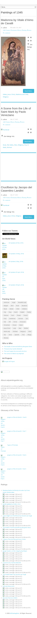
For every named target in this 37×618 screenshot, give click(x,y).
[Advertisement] (17, 167)
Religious (6, 97)
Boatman (24, 306)
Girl (27, 318)
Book (5, 309)
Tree (23, 335)
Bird (12, 306)
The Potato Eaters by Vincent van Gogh (14, 574)
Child (17, 309)
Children (24, 309)
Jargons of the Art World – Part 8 (16, 417)
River (30, 331)
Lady (14, 328)
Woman (9, 147)
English (22, 312)
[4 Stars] (31, 40)
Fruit (5, 318)
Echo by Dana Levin (8, 586)
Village (29, 335)
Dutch (15, 312)
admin (5, 27)
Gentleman (12, 318)
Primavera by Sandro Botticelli (13, 349)
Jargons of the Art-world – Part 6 (16, 455)
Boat (4, 145)
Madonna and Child (22, 94)
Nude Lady (7, 331)
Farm (12, 315)
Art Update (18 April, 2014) (16, 285)
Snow (10, 335)
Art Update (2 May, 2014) (16, 261)
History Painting (22, 30)
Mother (26, 328)
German (20, 318)
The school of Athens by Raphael (14, 353)
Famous (6, 315)
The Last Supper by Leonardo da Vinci (15, 351)
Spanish (17, 335)
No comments (6, 33)
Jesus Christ (11, 94)
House (14, 325)
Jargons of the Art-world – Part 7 (16, 431)
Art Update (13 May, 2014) (16, 254)
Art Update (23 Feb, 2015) (16, 243)
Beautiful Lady (22, 302)
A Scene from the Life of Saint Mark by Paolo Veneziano (16, 112)
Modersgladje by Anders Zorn (12, 504)
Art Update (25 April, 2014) (16, 272)
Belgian (6, 306)
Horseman (7, 325)
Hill (8, 145)
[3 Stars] (28, 40)
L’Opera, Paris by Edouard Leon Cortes (14, 539)
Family (29, 312)
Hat (5, 322)
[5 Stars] (28, 44)
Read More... (29, 91)
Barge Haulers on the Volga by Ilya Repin (15, 551)
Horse (15, 322)
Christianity (13, 30)
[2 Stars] (31, 37)
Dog (10, 312)
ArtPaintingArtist (8, 2)
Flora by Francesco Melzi (10, 598)
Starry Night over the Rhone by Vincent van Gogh (17, 516)
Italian (5, 94)
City (5, 312)
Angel (13, 302)
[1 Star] (28, 37)
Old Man (15, 331)
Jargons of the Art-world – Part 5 (16, 469)
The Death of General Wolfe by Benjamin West (18, 346)
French (26, 315)
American (6, 302)
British (11, 309)
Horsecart (23, 322)
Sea (25, 145)
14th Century (6, 30)
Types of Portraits (12, 445)
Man (15, 145)
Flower (19, 315)
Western (29, 30)
